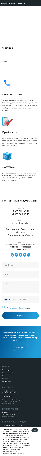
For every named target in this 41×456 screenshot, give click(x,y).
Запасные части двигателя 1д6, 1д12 (12, 425)
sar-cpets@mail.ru (20, 223)
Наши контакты (6, 381)
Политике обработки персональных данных (12, 450)
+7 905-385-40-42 (20, 211)
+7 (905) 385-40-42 (7, 391)
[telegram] (16, 255)
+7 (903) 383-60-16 (7, 393)
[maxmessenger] (12, 255)
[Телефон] (28, 255)
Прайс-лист (5, 376)
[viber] (20, 255)
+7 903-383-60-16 (20, 214)
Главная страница (7, 370)
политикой (17, 443)
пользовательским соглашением (13, 453)
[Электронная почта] (24, 255)
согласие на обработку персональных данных (24, 307)
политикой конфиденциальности (15, 308)
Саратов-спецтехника (13, 3)
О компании (5, 379)
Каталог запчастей (7, 373)
